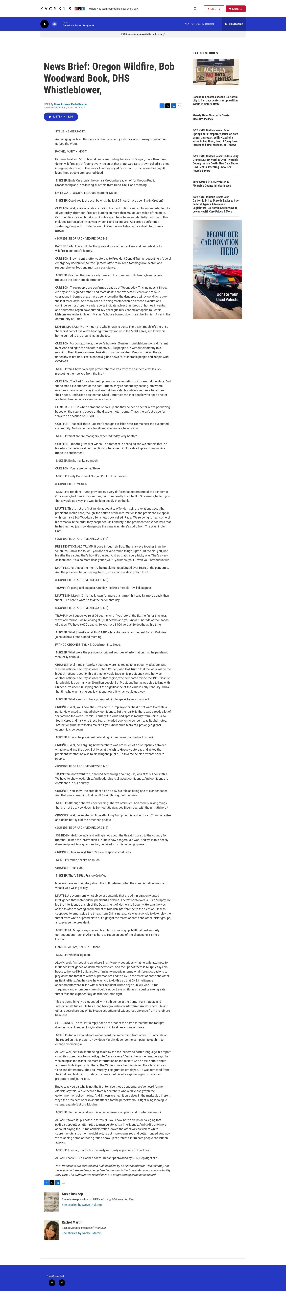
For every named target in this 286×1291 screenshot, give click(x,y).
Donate (237, 8)
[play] (44, 24)
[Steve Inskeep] (51, 1202)
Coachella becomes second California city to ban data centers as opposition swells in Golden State (215, 100)
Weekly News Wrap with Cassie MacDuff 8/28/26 (211, 117)
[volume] (54, 24)
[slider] (59, 24)
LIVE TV (215, 9)
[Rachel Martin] (51, 1230)
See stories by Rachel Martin (82, 1233)
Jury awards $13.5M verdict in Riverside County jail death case (212, 183)
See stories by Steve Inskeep (82, 1205)
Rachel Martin (79, 104)
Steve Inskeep (62, 104)
